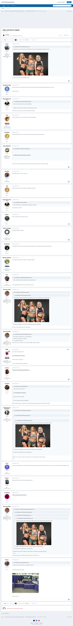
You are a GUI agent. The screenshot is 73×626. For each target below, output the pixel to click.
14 (21, 39)
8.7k (7, 487)
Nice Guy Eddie (6, 289)
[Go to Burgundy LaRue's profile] (7, 88)
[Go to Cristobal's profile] (7, 387)
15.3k (7, 53)
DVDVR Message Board (7, 2)
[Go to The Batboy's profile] (7, 496)
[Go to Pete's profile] (7, 119)
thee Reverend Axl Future (6, 408)
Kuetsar (7, 478)
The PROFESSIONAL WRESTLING (16, 35)
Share (60, 35)
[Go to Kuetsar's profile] (7, 481)
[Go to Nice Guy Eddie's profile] (7, 293)
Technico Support (7, 228)
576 (7, 377)
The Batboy (7, 492)
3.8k (7, 109)
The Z (7, 463)
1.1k (7, 155)
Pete (7, 115)
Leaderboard (13, 5)
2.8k (7, 472)
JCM (7, 186)
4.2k (7, 284)
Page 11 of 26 (34, 39)
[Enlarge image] (30, 63)
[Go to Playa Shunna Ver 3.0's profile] (7, 103)
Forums (3, 8)
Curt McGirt (7, 244)
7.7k (7, 94)
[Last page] (29, 40)
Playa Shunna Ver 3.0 (7, 99)
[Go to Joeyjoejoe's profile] (7, 136)
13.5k (7, 237)
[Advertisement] (20, 20)
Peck (7, 274)
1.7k (7, 418)
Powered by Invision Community (36, 624)
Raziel (6, 44)
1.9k (7, 195)
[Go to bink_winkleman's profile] (7, 149)
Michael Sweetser (7, 257)
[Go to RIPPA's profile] (4, 35)
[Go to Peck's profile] (7, 278)
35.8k (7, 253)
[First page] (3, 40)
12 (17, 39)
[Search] (70, 6)
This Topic (66, 5)
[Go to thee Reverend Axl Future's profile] (7, 412)
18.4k (7, 298)
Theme (32, 623)
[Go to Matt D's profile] (7, 218)
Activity (8, 5)
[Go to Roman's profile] (7, 563)
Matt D (6, 214)
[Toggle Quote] (13, 46)
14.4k (7, 125)
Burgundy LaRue (7, 85)
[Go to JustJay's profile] (7, 371)
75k (7, 360)
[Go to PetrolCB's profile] (7, 175)
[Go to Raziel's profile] (7, 47)
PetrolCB (7, 171)
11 (15, 39)
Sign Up (69, 2)
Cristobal (7, 383)
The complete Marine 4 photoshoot (18, 355)
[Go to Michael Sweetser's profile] (7, 261)
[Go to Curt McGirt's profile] (7, 247)
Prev (5, 39)
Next (27, 39)
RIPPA (8, 34)
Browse (3, 5)
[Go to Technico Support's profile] (7, 232)
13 (19, 39)
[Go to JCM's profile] (7, 189)
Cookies (41, 623)
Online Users (8, 8)
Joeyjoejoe (6, 132)
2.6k (7, 268)
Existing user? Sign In (61, 2)
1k (7, 502)
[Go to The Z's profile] (7, 467)
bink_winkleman (7, 146)
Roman (6, 559)
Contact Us (37, 623)
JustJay (7, 367)
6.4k (7, 180)
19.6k (7, 223)
